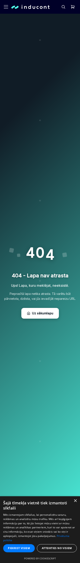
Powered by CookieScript (40, 558)
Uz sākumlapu (42, 313)
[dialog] (40, 529)
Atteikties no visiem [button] (57, 548)
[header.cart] (73, 7)
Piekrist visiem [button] (19, 548)
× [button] (75, 500)
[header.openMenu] (6, 6)
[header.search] (63, 7)
